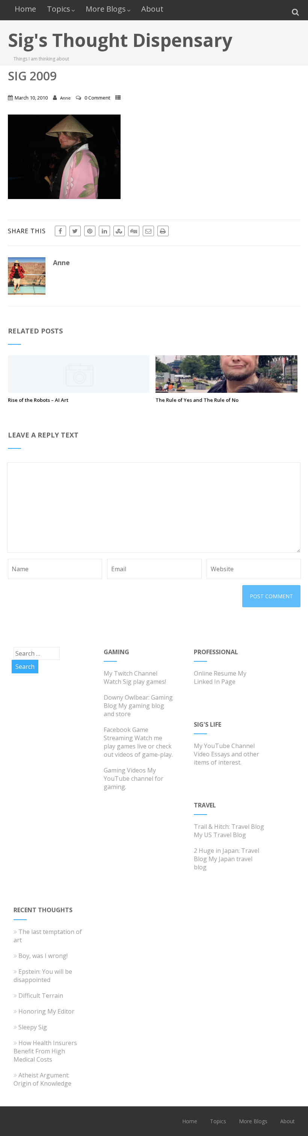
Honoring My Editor (46, 1011)
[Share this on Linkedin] (104, 231)
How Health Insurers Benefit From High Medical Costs (45, 1051)
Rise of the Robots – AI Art (38, 400)
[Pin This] (89, 231)
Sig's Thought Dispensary (120, 40)
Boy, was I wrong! (43, 956)
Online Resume (215, 673)
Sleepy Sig (32, 1027)
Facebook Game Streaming (126, 734)
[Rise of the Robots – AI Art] (79, 390)
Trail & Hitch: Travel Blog (229, 826)
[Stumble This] (119, 231)
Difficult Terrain (40, 995)
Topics (58, 9)
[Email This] (148, 231)
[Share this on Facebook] (60, 231)
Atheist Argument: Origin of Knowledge (42, 1079)
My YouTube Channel (224, 746)
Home (25, 9)
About (152, 9)
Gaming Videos (125, 770)
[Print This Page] (163, 231)
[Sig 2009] (64, 197)
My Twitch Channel (130, 673)
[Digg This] (133, 231)
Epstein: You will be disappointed (43, 975)
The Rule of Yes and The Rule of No (197, 400)
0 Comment (97, 97)
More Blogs (106, 9)
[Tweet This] (75, 231)
